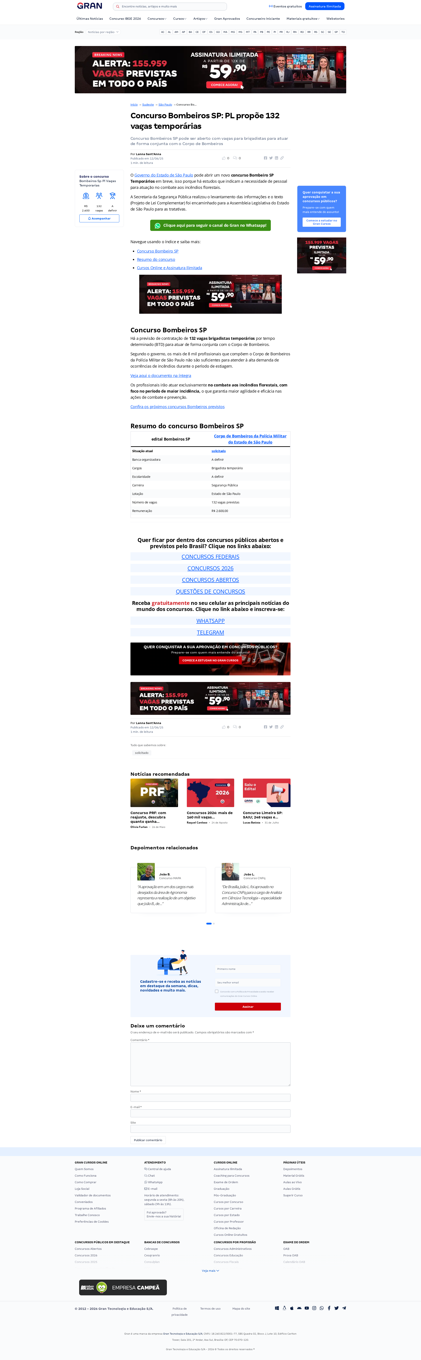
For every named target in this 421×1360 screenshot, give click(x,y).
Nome (135, 1091)
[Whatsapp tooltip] (321, 1309)
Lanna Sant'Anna (148, 154)
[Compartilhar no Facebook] (264, 158)
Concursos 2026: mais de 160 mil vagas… (210, 815)
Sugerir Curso (293, 1195)
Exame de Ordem (226, 1182)
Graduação (221, 1188)
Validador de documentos (93, 1195)
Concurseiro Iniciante (263, 18)
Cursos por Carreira (228, 1208)
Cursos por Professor (229, 1221)
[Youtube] (307, 1309)
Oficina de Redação (227, 1228)
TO (343, 32)
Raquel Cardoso (197, 822)
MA (225, 32)
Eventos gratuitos (287, 6)
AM (176, 32)
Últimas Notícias (90, 18)
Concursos (156, 18)
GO (218, 32)
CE (197, 32)
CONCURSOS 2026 (210, 568)
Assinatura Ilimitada (325, 6)
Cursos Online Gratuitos (230, 1234)
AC (162, 32)
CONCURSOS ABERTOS (210, 579)
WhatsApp (154, 1182)
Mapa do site (241, 1308)
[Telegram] (344, 1309)
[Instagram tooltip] (314, 1309)
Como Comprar (85, 1182)
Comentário (139, 1040)
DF (204, 32)
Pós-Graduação (225, 1195)
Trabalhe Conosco (87, 1215)
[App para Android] (299, 1309)
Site (133, 1122)
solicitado (219, 451)
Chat (151, 1175)
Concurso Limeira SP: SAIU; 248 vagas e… (263, 815)
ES (210, 32)
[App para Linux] (284, 1309)
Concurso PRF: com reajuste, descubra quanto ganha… (148, 817)
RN (295, 32)
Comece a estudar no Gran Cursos (210, 660)
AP (183, 32)
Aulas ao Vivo (292, 1182)
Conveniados (84, 1202)
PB (261, 32)
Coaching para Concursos (232, 1175)
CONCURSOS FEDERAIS (210, 556)
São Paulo (165, 104)
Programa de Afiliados (90, 1208)
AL (169, 32)
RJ (287, 32)
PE (268, 32)
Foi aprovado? (164, 1214)
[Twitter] (336, 1309)
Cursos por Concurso (228, 1202)
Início (134, 104)
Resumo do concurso (156, 259)
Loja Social (82, 1188)
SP (336, 32)
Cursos (178, 18)
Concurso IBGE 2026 (125, 18)
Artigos (199, 18)
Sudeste (148, 104)
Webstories (335, 18)
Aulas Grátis (291, 1188)
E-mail (136, 1107)
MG (233, 32)
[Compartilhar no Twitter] (270, 158)
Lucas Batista (251, 822)
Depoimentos (292, 1169)
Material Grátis (293, 1175)
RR (308, 32)
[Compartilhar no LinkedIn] (275, 158)
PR (281, 32)
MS (240, 32)
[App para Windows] (277, 1309)
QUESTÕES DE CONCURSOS (210, 591)
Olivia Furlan (139, 827)
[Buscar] (118, 7)
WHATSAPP (210, 620)
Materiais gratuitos (302, 18)
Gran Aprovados (227, 18)
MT (248, 32)
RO (302, 32)
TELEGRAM (210, 632)
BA (190, 32)
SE (329, 32)
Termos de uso (210, 1308)
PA (254, 32)
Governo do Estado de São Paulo (163, 175)
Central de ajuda (159, 1169)
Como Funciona (85, 1175)
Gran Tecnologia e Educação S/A (182, 1333)
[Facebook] (329, 1309)
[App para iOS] (292, 1309)
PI (275, 32)
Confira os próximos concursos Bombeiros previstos (177, 406)
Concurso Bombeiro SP (158, 251)
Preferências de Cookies (92, 1221)
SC (322, 32)
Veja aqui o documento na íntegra (160, 375)
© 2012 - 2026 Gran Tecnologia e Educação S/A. (114, 1308)
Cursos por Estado (227, 1215)
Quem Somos (84, 1169)
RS (315, 32)
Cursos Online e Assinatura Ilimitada (169, 267)
